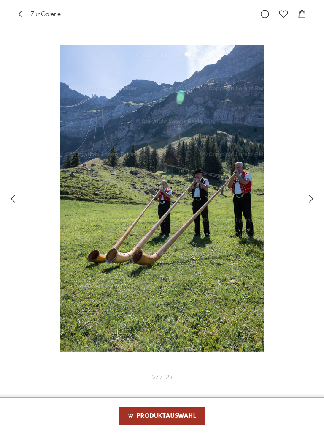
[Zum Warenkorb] (302, 14)
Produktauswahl (166, 416)
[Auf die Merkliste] (283, 14)
